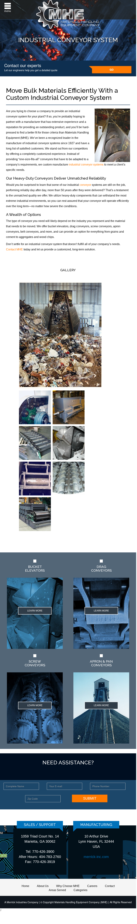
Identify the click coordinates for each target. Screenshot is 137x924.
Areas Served (57, 890)
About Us (43, 886)
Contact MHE (14, 249)
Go (110, 70)
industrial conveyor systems (86, 164)
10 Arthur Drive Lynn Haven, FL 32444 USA (96, 841)
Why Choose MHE (68, 886)
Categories (80, 890)
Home (25, 886)
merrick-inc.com (96, 857)
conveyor (85, 184)
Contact (110, 886)
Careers (92, 886)
